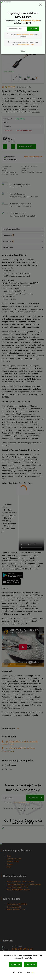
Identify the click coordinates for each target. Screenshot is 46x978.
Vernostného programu (30, 21)
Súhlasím (31, 964)
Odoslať (33, 28)
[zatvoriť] (40, 4)
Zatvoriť (23, 51)
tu (32, 972)
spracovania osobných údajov (26, 44)
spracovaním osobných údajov (25, 34)
